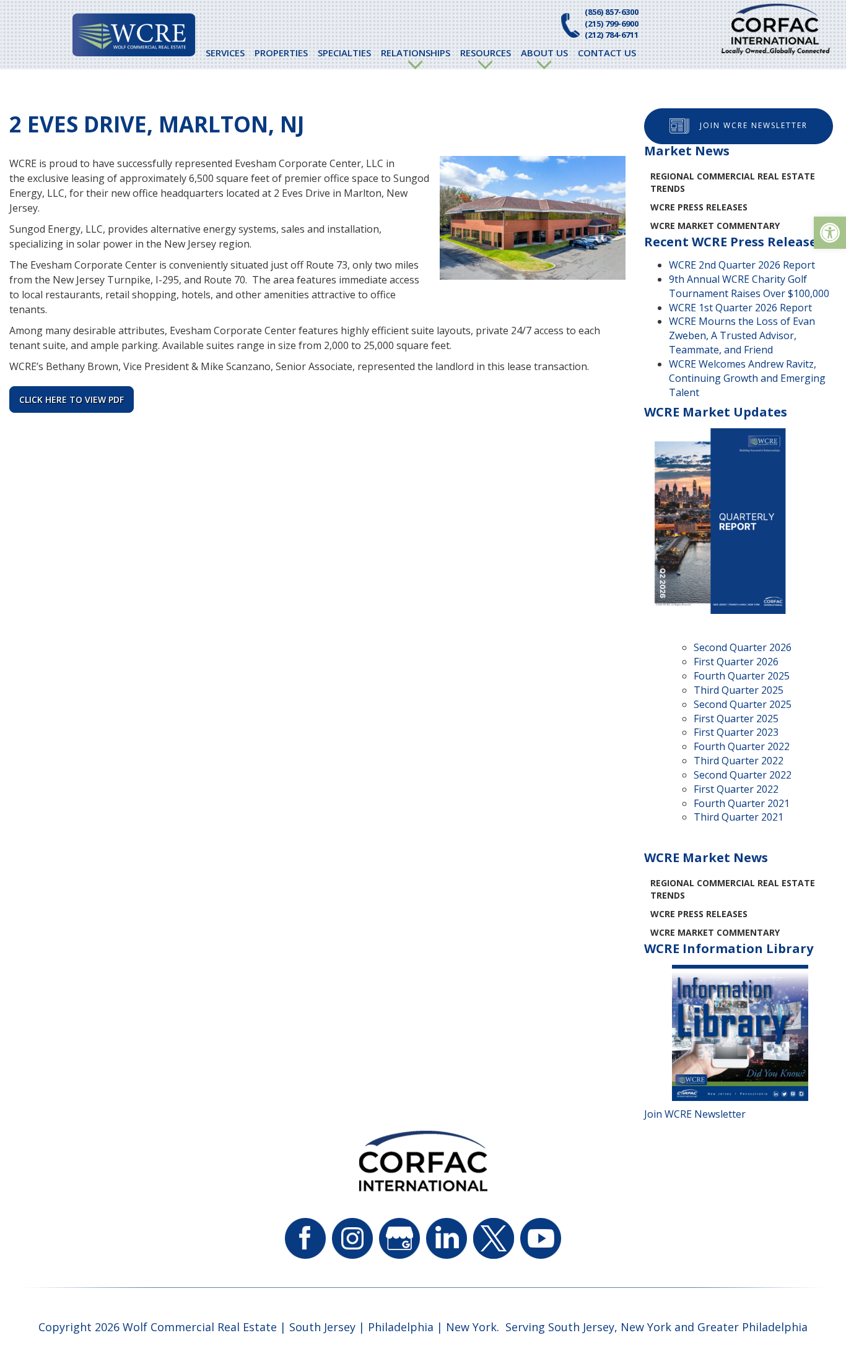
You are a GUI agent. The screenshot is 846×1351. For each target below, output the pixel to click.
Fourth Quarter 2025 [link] (742, 676)
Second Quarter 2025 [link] (742, 704)
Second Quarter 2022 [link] (742, 775)
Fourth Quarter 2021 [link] (742, 803)
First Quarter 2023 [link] (736, 732)
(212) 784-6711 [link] (612, 34)
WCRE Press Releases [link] (699, 207)
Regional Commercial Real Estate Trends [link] (732, 182)
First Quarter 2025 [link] (736, 718)
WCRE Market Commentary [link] (715, 225)
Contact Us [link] (607, 52)
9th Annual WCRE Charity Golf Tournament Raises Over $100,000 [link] (749, 286)
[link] (830, 233)
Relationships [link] (415, 52)
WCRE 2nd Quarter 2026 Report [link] (742, 265)
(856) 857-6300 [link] (612, 11)
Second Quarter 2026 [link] (742, 647)
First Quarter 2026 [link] (736, 661)
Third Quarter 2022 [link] (738, 760)
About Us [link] (544, 52)
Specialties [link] (344, 52)
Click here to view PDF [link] (71, 399)
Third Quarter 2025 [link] (738, 690)
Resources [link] (485, 52)
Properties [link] (281, 52)
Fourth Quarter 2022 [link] (742, 746)
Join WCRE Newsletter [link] (754, 125)
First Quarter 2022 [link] (736, 789)
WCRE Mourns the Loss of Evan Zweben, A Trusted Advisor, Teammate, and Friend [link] (742, 335)
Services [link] (225, 52)
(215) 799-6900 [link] (612, 23)
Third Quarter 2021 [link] (738, 817)
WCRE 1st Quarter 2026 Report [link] (740, 307)
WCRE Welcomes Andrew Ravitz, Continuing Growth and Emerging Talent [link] (747, 378)
